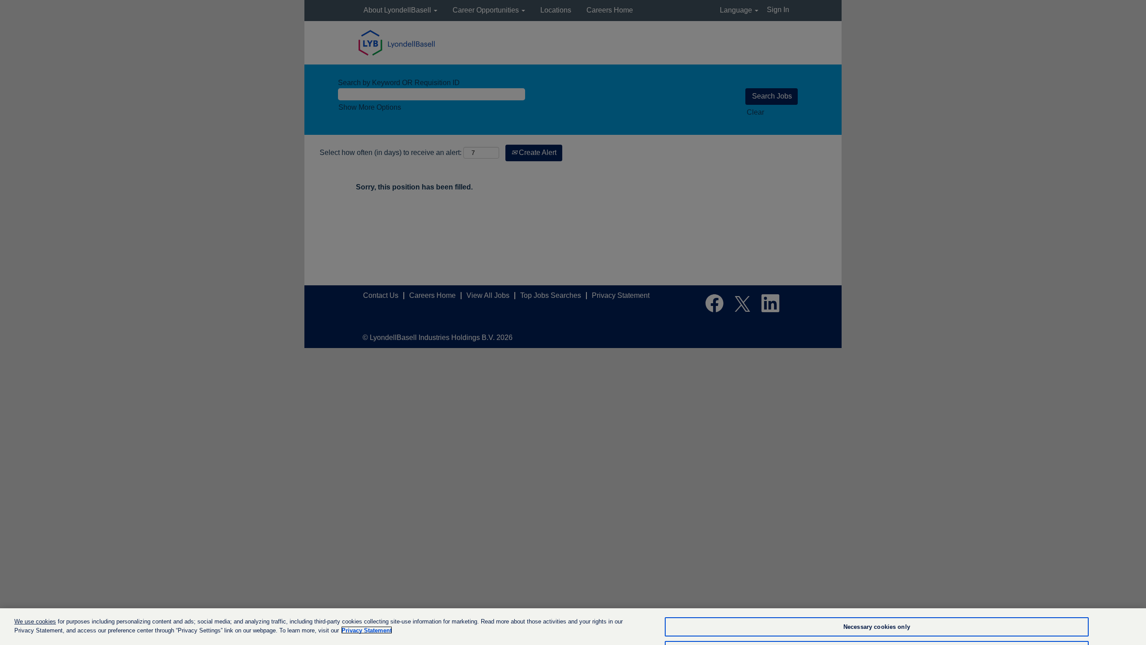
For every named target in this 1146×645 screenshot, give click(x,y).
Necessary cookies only (876, 627)
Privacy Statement (367, 630)
